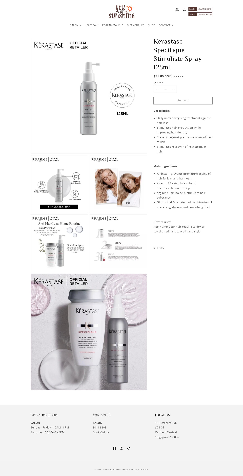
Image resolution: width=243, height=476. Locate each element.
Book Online (101, 432)
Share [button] (160, 247)
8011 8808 (99, 427)
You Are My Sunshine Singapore (116, 469)
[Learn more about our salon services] (200, 10)
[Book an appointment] (200, 15)
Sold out (183, 100)
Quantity (158, 82)
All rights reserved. (139, 469)
